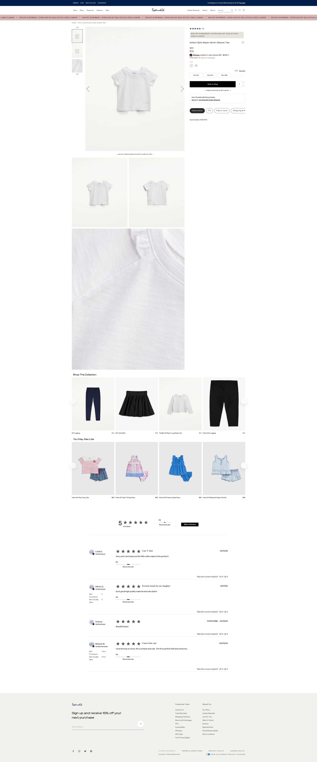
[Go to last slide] (77, 28)
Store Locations (208, 734)
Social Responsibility (210, 731)
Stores (212, 10)
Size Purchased (93, 595)
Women (75, 3)
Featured (90, 10)
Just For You (207, 717)
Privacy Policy (216, 751)
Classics (100, 10)
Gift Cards (179, 734)
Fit (209, 111)
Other (104, 651)
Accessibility (180, 727)
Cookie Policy (237, 751)
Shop (82, 10)
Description (197, 111)
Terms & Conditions (192, 751)
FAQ (177, 724)
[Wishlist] (239, 10)
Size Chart (242, 71)
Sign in (194, 100)
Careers (205, 724)
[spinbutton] (239, 84)
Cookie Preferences (169, 754)
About (204, 10)
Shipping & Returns (242, 111)
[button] (243, 85)
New (75, 10)
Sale (107, 10)
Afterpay (178, 731)
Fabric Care (221, 111)
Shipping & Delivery (182, 717)
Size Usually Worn (93, 600)
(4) (203, 28)
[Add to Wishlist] (243, 42)
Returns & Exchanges (183, 720)
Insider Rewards (193, 10)
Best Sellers (91, 3)
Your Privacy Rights (182, 737)
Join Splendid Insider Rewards (209, 100)
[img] (191, 29)
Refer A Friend (207, 720)
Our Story (206, 710)
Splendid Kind (207, 727)
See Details (242, 3)
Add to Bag (213, 84)
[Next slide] (77, 74)
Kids (82, 3)
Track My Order (181, 713)
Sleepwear (102, 3)
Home (74, 23)
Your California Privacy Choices (228, 754)
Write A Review (190, 524)
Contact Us (179, 710)
